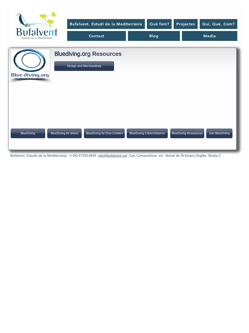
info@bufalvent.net (112, 155)
